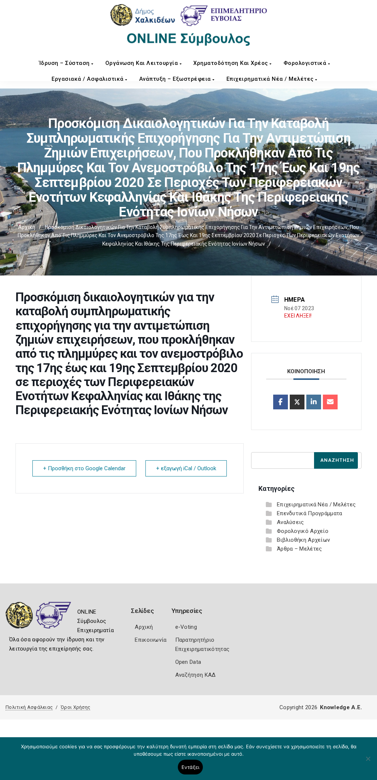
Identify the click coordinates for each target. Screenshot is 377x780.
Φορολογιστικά (305, 63)
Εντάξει (191, 767)
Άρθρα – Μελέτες (299, 548)
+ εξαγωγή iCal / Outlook (186, 468)
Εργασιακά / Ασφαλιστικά (88, 79)
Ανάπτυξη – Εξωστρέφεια (176, 79)
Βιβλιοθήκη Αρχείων (303, 540)
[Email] (330, 402)
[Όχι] (367, 762)
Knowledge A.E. (341, 707)
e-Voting (186, 627)
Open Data (188, 662)
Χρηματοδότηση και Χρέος (231, 63)
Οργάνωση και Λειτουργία (142, 63)
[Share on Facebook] (280, 402)
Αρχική (26, 227)
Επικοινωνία (150, 640)
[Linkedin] (313, 402)
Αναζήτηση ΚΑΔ (195, 675)
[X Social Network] (297, 402)
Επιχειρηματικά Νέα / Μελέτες (271, 79)
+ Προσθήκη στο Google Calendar (84, 468)
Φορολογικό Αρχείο (302, 531)
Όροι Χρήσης (75, 707)
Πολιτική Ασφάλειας (29, 707)
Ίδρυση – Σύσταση (65, 63)
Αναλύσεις (290, 522)
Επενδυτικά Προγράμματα (309, 513)
